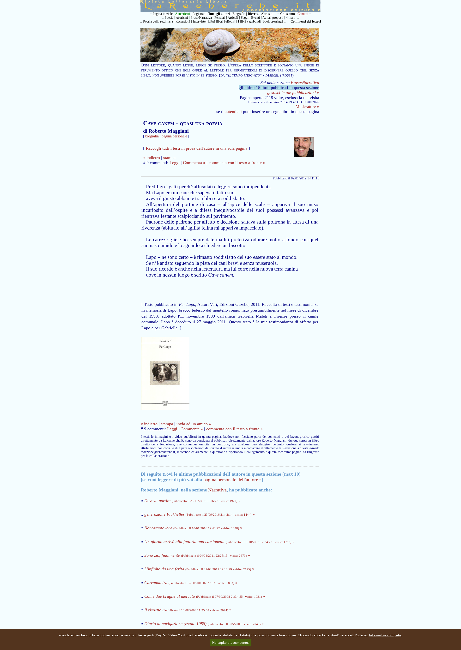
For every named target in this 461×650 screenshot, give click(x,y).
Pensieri (219, 17)
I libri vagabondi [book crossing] (260, 21)
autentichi (233, 111)
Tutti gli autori (219, 14)
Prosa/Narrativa (201, 17)
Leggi (175, 162)
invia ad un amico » (193, 423)
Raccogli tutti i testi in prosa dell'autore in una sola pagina (196, 148)
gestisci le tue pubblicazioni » (293, 92)
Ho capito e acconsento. (230, 642)
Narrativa (217, 489)
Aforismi (182, 17)
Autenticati (182, 14)
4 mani (290, 17)
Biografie (238, 14)
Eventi (255, 17)
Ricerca (253, 14)
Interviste (199, 21)
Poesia (169, 17)
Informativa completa (385, 635)
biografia (152, 136)
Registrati (199, 14)
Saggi (245, 17)
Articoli (233, 17)
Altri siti (267, 14)
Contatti (302, 14)
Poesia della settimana (158, 21)
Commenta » (194, 162)
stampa (169, 157)
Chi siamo (287, 14)
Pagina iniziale (163, 14)
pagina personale (174, 136)
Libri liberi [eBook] (221, 21)
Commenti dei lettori (306, 21)
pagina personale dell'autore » (232, 479)
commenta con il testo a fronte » (237, 162)
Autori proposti (272, 17)
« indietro (151, 157)
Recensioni (183, 21)
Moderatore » (307, 106)
